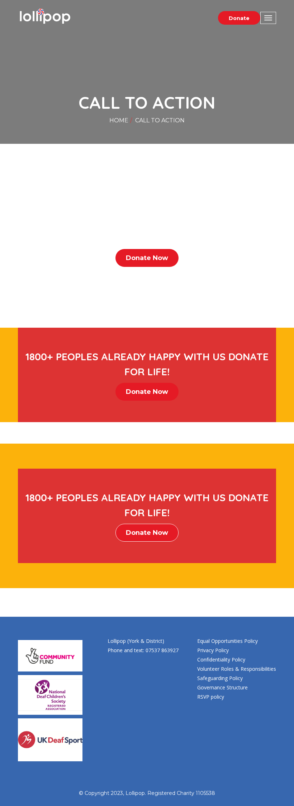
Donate (239, 18)
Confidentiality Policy (221, 659)
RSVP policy (210, 696)
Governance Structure (222, 687)
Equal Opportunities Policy (227, 641)
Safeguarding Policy (220, 678)
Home (118, 120)
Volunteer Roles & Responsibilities (236, 668)
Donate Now (147, 258)
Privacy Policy (213, 650)
